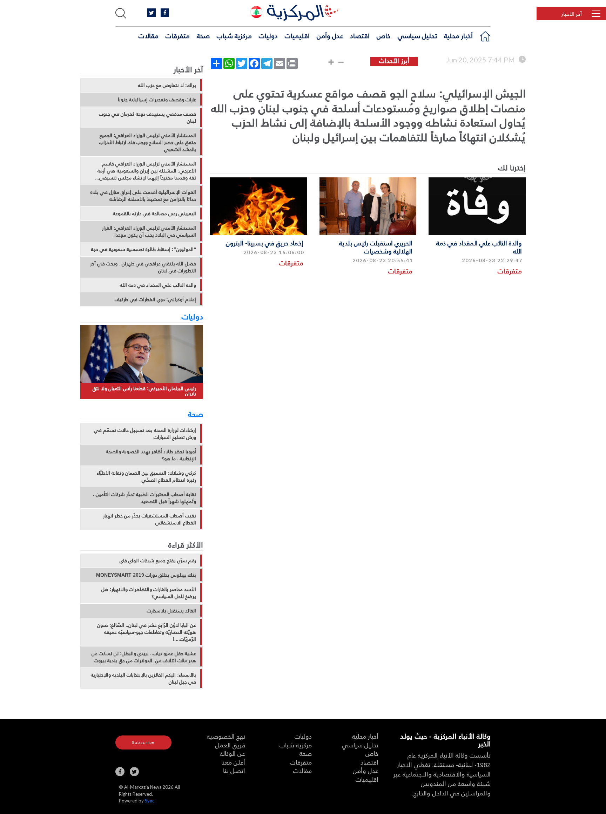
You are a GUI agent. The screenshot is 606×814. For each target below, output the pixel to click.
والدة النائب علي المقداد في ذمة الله (479, 247)
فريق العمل (230, 745)
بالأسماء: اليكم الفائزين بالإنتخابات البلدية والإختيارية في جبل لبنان (143, 678)
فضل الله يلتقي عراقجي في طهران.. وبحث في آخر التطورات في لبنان (143, 267)
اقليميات (297, 35)
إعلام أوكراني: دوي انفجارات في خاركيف (155, 299)
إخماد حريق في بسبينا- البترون (264, 243)
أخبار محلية (458, 35)
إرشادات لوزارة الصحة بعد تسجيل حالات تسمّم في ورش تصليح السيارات (145, 434)
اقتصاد (360, 35)
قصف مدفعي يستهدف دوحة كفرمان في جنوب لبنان (147, 117)
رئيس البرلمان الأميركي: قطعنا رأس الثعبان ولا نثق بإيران (144, 391)
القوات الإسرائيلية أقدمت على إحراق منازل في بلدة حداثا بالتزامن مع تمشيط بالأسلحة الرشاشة (143, 196)
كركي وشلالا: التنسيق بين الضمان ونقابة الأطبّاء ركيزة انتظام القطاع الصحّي (146, 476)
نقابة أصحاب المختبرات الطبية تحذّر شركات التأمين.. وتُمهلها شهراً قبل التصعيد (144, 498)
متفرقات (178, 35)
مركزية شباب (234, 35)
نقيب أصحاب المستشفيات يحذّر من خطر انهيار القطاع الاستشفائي (149, 519)
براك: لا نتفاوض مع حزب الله (167, 85)
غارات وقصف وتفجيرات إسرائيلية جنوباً (157, 99)
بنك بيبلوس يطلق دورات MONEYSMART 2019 (146, 574)
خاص (384, 35)
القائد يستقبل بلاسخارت (171, 610)
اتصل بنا (234, 770)
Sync (149, 800)
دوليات (268, 35)
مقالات (149, 35)
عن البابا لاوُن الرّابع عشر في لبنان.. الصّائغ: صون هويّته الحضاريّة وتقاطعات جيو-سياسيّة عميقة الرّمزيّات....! (146, 632)
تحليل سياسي (417, 35)
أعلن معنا (233, 762)
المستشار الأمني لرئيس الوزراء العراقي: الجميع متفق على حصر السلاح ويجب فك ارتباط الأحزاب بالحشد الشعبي (147, 142)
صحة (203, 35)
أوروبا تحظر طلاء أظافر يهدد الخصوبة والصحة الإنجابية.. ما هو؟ (151, 455)
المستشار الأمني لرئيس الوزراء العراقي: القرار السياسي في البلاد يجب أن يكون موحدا (149, 231)
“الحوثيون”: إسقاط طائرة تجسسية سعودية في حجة (143, 249)
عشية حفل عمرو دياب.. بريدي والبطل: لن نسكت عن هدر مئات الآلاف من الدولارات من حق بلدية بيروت (144, 657)
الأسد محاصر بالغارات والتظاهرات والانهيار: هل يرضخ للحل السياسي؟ (148, 593)
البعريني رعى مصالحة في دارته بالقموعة (154, 213)
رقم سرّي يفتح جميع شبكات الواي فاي (158, 560)
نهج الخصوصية (226, 736)
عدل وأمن (330, 35)
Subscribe (143, 742)
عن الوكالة (232, 753)
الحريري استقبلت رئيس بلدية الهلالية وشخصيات (375, 247)
